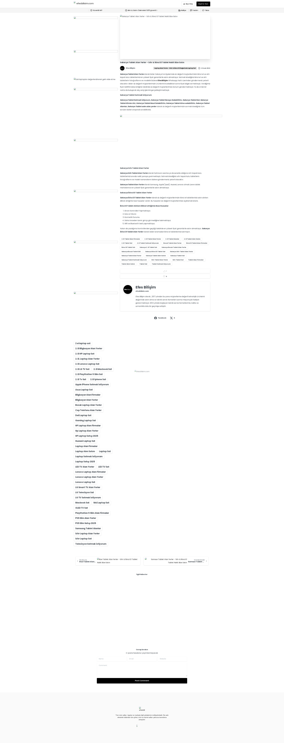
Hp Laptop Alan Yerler (86, 430)
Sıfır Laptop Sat (83, 538)
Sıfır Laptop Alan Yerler (87, 533)
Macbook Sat (82, 502)
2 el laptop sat (83, 343)
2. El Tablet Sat (127, 243)
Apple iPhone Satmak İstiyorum (92, 384)
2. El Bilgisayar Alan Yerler (88, 348)
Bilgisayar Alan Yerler (86, 399)
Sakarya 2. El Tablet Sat (148, 247)
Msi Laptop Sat (101, 502)
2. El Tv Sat (80, 379)
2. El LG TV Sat (82, 369)
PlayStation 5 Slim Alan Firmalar (92, 513)
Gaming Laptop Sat (85, 420)
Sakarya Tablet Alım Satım (156, 256)
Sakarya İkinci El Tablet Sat (155, 251)
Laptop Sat (105, 451)
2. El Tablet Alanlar (172, 239)
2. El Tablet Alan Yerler (153, 239)
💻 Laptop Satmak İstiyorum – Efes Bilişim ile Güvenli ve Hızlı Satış (94, 601)
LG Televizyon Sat (84, 492)
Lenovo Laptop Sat (85, 482)
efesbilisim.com (142, 291)
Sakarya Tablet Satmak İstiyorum (134, 260)
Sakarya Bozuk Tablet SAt (131, 251)
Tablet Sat (143, 264)
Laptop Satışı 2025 (85, 461)
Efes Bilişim (163, 80)
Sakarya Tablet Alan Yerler (131, 256)
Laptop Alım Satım (85, 451)
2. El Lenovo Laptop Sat (87, 363)
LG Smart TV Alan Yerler (87, 487)
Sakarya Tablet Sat (177, 256)
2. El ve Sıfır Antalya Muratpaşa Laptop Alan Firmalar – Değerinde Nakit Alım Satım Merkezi (188, 601)
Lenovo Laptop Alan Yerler (89, 477)
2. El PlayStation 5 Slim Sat (89, 374)
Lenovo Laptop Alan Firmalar (90, 471)
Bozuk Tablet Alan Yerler (172, 243)
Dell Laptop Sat (83, 415)
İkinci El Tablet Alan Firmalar (196, 243)
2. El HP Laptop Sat (84, 353)
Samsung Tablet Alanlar (88, 528)
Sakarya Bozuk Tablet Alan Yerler (174, 247)
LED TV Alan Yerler (84, 466)
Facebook (162, 318)
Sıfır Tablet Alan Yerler (159, 260)
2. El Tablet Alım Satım (192, 239)
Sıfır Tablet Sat (178, 260)
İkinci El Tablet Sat (128, 247)
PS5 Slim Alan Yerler (85, 518)
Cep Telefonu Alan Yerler (88, 410)
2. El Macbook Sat (103, 369)
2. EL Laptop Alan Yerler (87, 358)
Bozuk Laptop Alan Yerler (88, 405)
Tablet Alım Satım (128, 264)
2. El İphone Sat (98, 379)
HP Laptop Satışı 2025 (86, 435)
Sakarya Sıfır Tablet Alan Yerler (181, 251)
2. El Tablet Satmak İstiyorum (148, 243)
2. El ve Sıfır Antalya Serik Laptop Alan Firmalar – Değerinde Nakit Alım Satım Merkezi (141, 601)
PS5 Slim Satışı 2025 (85, 523)
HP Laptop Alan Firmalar (88, 425)
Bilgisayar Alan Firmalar (87, 394)
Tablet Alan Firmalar (196, 260)
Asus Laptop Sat (84, 389)
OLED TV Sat (81, 507)
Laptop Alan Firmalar (86, 446)
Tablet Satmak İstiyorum (161, 264)
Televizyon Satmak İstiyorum (90, 543)
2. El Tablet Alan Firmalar (131, 239)
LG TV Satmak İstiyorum (88, 497)
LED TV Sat (103, 466)
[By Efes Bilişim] (78, 588)
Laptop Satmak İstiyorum (89, 456)
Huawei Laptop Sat (85, 441)
